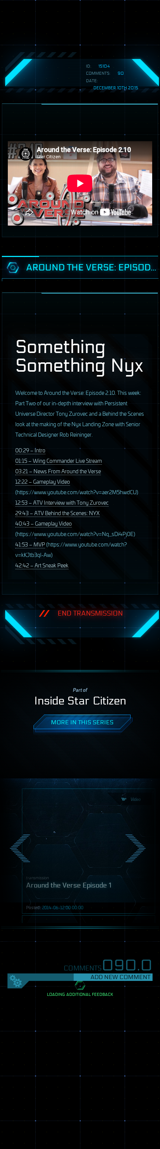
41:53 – (30, 544)
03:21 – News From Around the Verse (58, 471)
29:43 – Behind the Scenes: (57, 513)
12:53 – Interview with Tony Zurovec (62, 502)
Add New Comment (120, 977)
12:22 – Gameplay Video (42, 481)
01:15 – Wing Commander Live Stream (58, 460)
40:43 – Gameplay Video (43, 523)
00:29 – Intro (30, 450)
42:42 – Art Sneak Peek (41, 565)
